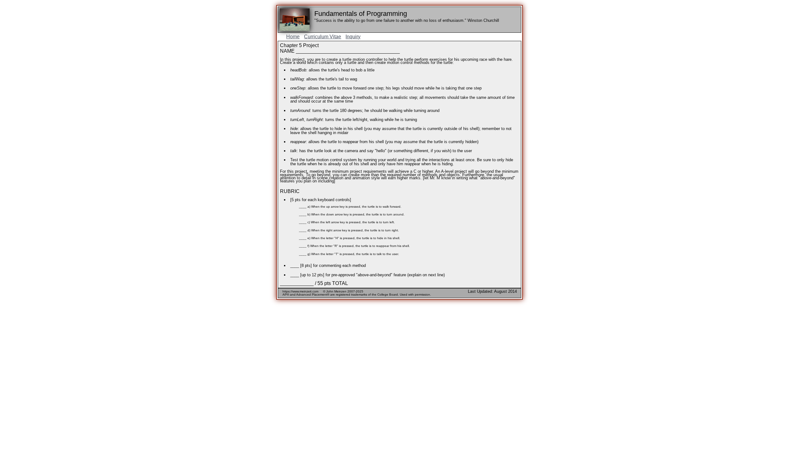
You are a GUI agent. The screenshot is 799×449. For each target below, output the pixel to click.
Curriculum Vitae (322, 36)
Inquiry (353, 36)
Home (293, 36)
